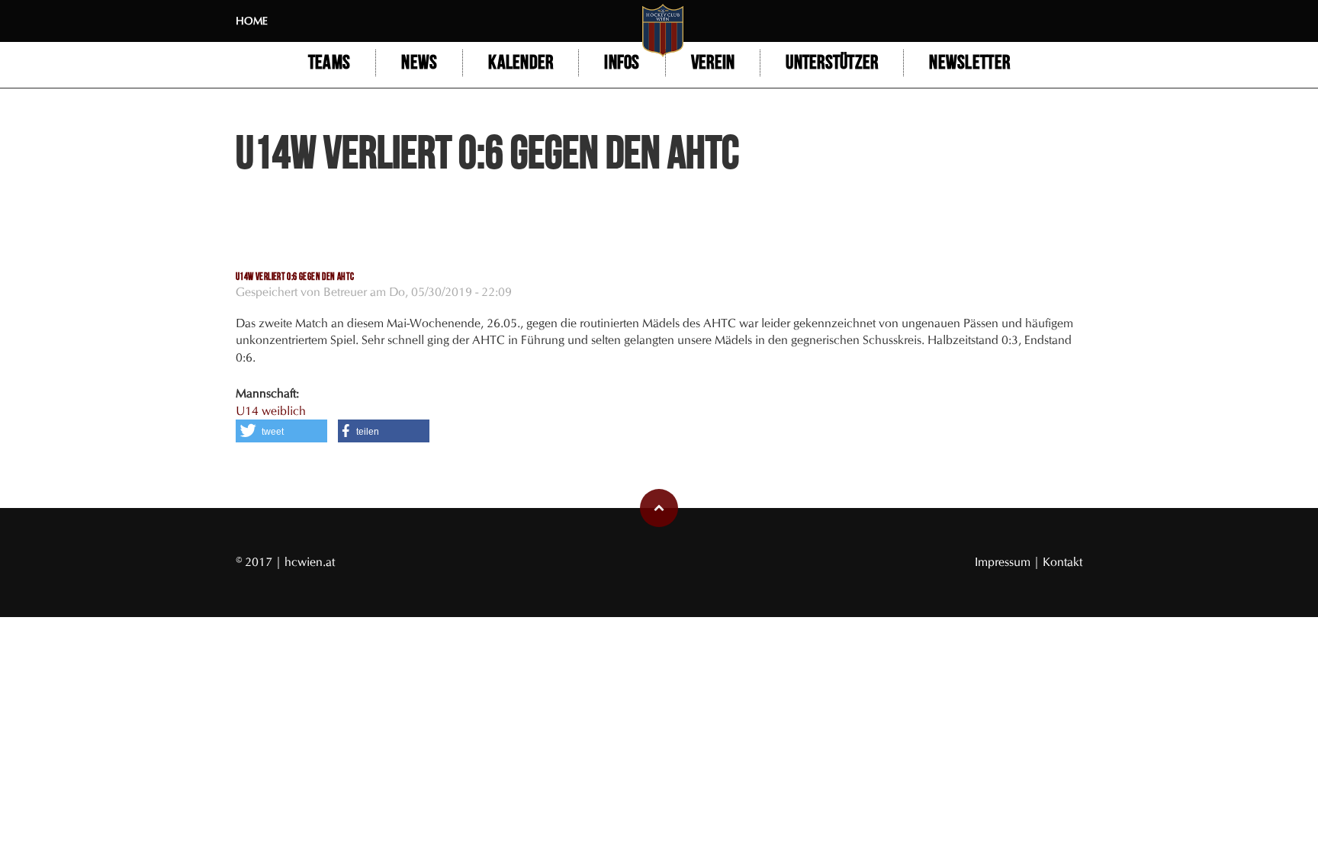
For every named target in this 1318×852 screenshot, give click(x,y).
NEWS (419, 63)
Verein (713, 63)
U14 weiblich (271, 410)
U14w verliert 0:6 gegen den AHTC (295, 277)
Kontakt (1062, 562)
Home (252, 20)
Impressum (1004, 562)
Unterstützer (832, 63)
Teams (329, 63)
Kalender (520, 63)
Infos (621, 63)
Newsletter (969, 63)
